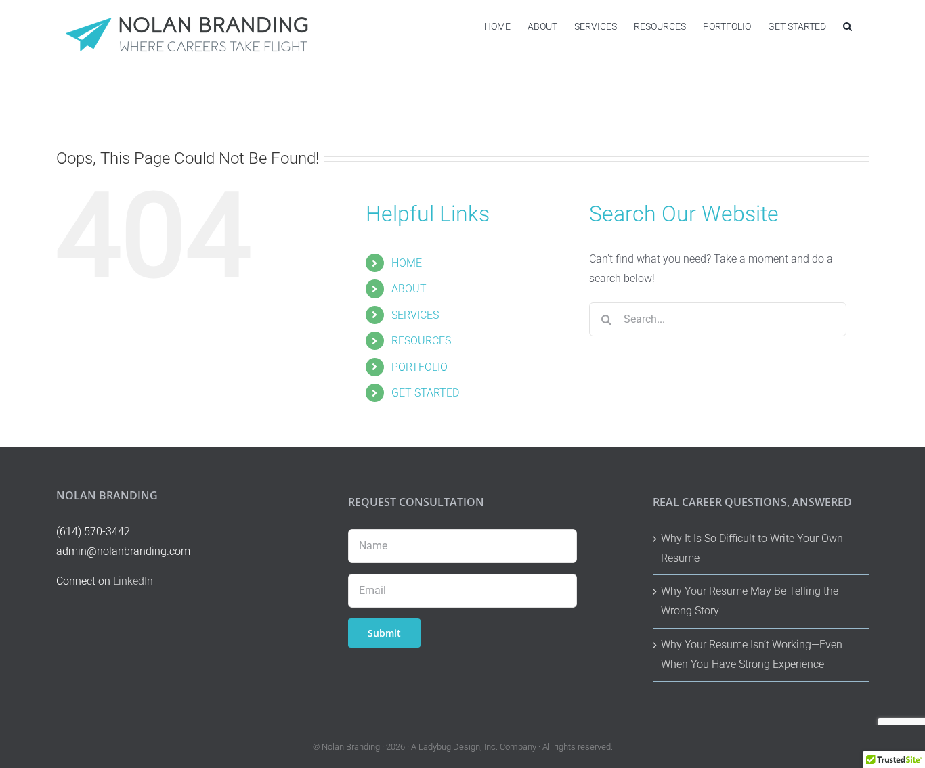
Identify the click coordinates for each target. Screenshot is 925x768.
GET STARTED (425, 392)
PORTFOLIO (419, 367)
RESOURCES (421, 340)
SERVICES (415, 315)
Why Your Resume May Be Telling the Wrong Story (749, 601)
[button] (847, 26)
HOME (406, 262)
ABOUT (409, 288)
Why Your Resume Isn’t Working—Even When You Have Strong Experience (751, 654)
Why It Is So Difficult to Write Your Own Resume (752, 548)
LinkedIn (133, 580)
